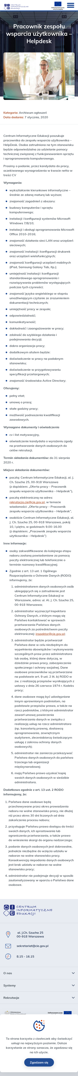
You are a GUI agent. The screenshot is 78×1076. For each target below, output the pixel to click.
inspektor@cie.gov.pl (50, 634)
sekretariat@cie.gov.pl (32, 946)
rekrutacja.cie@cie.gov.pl (27, 502)
